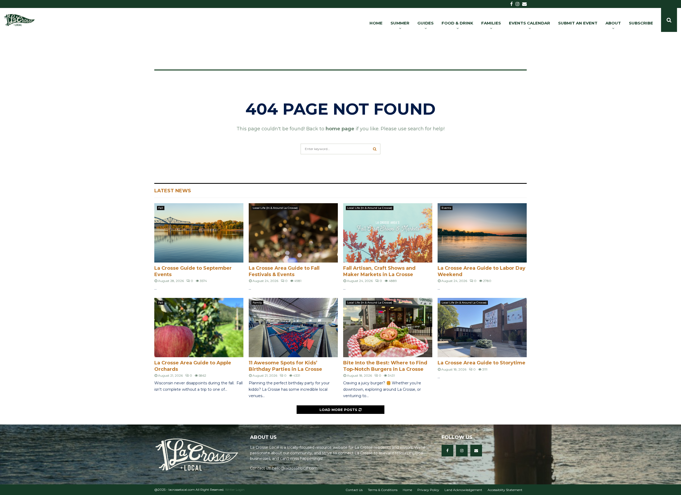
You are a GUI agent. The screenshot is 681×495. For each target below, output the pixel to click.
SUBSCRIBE (641, 23)
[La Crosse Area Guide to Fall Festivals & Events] (293, 233)
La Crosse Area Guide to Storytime (481, 363)
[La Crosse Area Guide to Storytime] (482, 327)
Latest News (172, 191)
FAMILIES (491, 23)
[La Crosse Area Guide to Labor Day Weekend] (482, 233)
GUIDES (425, 23)
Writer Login (234, 490)
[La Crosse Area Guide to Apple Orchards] (198, 327)
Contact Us (354, 490)
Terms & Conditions (382, 490)
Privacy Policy (428, 490)
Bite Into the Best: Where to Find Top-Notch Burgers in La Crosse (385, 366)
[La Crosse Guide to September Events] (198, 233)
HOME (376, 23)
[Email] (476, 450)
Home (407, 490)
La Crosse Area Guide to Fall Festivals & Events (284, 271)
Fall (160, 208)
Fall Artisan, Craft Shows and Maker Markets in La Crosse (379, 271)
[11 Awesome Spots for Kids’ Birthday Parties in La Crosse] (293, 327)
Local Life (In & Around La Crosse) (275, 208)
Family (257, 302)
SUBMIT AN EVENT (577, 23)
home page (340, 129)
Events (446, 208)
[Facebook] (447, 450)
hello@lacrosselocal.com (294, 468)
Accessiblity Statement (505, 490)
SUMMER (400, 23)
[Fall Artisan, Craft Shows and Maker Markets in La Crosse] (387, 233)
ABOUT (613, 23)
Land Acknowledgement (463, 490)
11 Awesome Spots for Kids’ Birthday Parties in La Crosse (285, 366)
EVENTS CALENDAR (529, 23)
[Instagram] (462, 450)
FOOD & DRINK (457, 23)
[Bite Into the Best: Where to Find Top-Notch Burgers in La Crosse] (387, 327)
